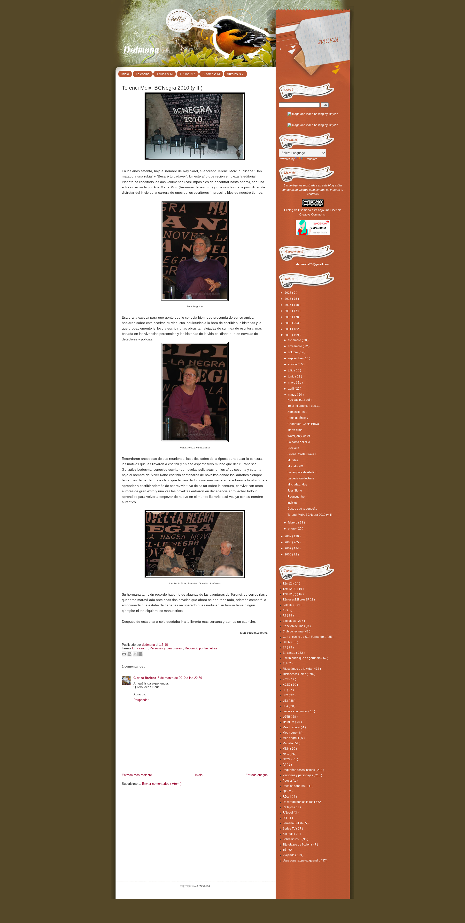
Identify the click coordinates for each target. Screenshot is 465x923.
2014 (288, 311)
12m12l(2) (290, 589)
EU (285, 663)
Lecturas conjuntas (295, 711)
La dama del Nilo (298, 442)
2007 (288, 548)
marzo (292, 394)
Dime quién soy (297, 418)
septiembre (295, 358)
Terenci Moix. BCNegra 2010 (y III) (310, 514)
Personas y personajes (166, 648)
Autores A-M (211, 74)
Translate (311, 159)
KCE (286, 679)
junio (291, 376)
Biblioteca (289, 621)
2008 (288, 542)
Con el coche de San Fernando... (305, 636)
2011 (288, 329)
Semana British (293, 823)
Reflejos (288, 807)
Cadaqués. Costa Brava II (304, 424)
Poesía (288, 780)
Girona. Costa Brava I (301, 454)
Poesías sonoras (294, 786)
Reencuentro (296, 496)
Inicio (125, 74)
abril (291, 388)
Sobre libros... (292, 839)
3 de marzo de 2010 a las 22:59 (180, 678)
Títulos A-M (164, 74)
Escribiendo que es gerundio (302, 658)
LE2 (286, 695)
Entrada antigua (257, 775)
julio (291, 370)
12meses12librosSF (296, 599)
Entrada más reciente (137, 775)
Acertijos (289, 605)
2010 (288, 335)
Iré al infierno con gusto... (303, 406)
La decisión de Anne (300, 478)
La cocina (142, 74)
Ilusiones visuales (295, 674)
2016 (288, 298)
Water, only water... (299, 436)
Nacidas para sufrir (299, 399)
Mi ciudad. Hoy (297, 484)
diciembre (295, 340)
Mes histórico (292, 727)
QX (285, 791)
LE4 (286, 706)
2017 (288, 292)
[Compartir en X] (135, 654)
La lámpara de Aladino (302, 472)
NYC (286, 754)
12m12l (288, 583)
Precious (293, 448)
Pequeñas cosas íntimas (299, 770)
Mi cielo (288, 743)
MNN (286, 748)
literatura (289, 722)
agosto (293, 364)
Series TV (289, 828)
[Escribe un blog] (129, 654)
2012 (288, 323)
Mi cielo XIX (295, 466)
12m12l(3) (290, 594)
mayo (292, 382)
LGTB (287, 716)
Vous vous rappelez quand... (302, 860)
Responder (140, 700)
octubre (293, 352)
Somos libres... (297, 412)
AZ (285, 615)
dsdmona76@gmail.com (313, 264)
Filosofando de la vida (297, 668)
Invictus (292, 502)
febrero (293, 522)
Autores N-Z (235, 74)
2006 (288, 554)
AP (285, 610)
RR (285, 818)
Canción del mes (294, 626)
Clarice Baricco (144, 678)
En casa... (140, 648)
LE (285, 690)
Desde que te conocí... (302, 508)
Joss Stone (294, 490)
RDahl (287, 796)
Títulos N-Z (187, 74)
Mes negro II (291, 738)
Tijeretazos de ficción (297, 844)
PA (285, 764)
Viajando (289, 855)
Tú (285, 850)
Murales (292, 460)
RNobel (288, 812)
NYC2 (287, 759)
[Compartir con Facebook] (140, 654)
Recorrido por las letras (201, 648)
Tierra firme (294, 430)
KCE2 (287, 684)
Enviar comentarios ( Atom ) (161, 783)
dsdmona (149, 644)
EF (285, 647)
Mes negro (290, 732)
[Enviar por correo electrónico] (124, 654)
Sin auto (288, 834)
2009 (288, 536)
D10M (287, 642)
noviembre (295, 346)
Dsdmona (141, 48)
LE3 (286, 700)
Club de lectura (293, 631)
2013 (288, 317)
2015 (288, 305)
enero (292, 528)
